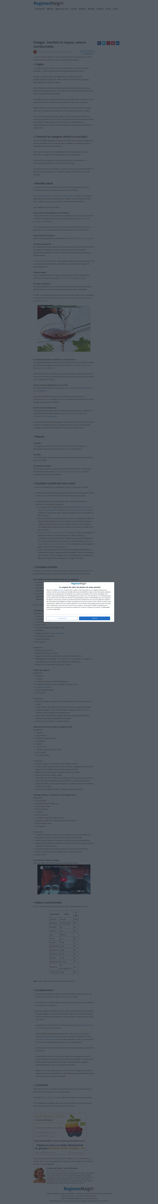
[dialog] (79, 602)
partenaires (60, 590)
